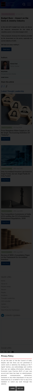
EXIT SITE (20, 388)
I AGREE (12, 388)
